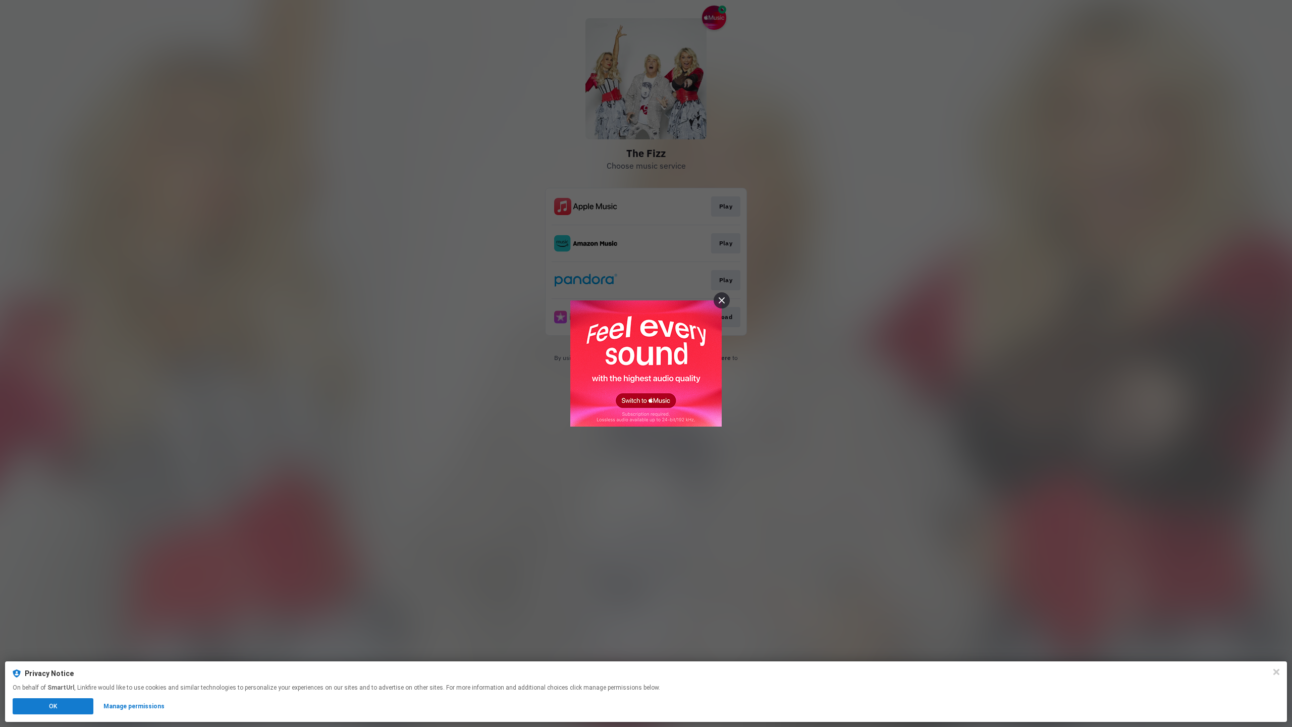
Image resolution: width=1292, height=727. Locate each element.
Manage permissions (134, 706)
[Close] (1276, 672)
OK (53, 706)
